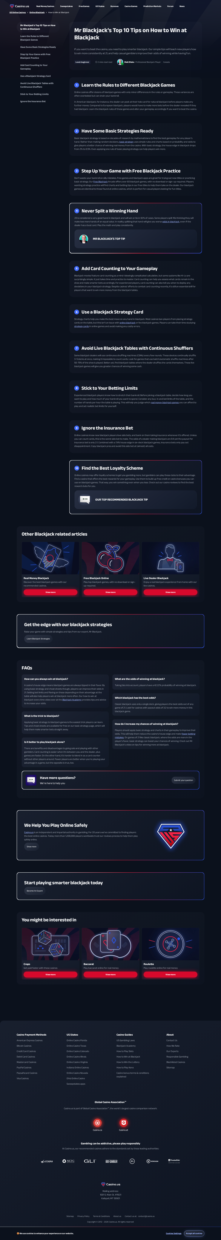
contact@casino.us (146, 1216)
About (170, 1035)
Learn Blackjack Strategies (38, 639)
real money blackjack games (165, 402)
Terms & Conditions (101, 1216)
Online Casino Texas (76, 1046)
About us (117, 1216)
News (182, 6)
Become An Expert (35, 891)
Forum (170, 6)
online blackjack (127, 322)
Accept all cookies (194, 1233)
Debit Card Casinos (26, 1057)
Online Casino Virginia (77, 1062)
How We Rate (173, 1046)
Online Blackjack (37, 12)
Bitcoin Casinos (24, 1046)
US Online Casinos (17, 12)
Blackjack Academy (71, 699)
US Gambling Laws (126, 1040)
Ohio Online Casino (76, 1078)
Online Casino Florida (77, 1040)
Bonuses (114, 6)
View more (50, 592)
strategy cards (81, 326)
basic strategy (126, 142)
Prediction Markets (152, 6)
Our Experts (172, 1051)
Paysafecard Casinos (27, 1073)
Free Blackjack (100, 181)
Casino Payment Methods (31, 1035)
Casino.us (29, 832)
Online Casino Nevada (77, 1073)
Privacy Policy (83, 1216)
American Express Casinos (30, 1040)
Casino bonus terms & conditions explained (133, 1074)
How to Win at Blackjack (128, 1057)
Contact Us (171, 1040)
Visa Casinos (23, 1078)
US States (72, 1035)
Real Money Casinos (45, 6)
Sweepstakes (66, 6)
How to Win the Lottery (128, 1062)
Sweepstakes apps (76, 1084)
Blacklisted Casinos (175, 1062)
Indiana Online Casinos (78, 1067)
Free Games (84, 6)
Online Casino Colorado (78, 1051)
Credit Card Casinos (26, 1051)
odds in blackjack (170, 222)
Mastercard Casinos (26, 1062)
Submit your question (183, 780)
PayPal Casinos (24, 1067)
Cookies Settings (173, 1233)
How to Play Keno (125, 1067)
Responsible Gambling (177, 1057)
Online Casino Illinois (76, 1057)
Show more (31, 847)
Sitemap (170, 1067)
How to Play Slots (125, 1051)
